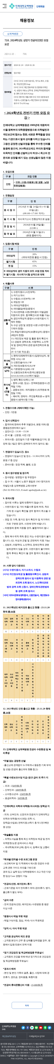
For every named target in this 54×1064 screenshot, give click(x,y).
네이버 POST (45, 1027)
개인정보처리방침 (9, 1036)
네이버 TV (32, 1027)
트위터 (23, 1027)
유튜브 (40, 1027)
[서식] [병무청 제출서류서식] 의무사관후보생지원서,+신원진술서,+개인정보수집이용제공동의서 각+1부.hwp (31, 100)
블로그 (36, 1027)
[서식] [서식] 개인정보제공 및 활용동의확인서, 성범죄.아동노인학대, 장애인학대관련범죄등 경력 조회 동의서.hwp (32, 90)
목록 (27, 1005)
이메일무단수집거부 (37, 1036)
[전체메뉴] (4, 6)
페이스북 (27, 1027)
